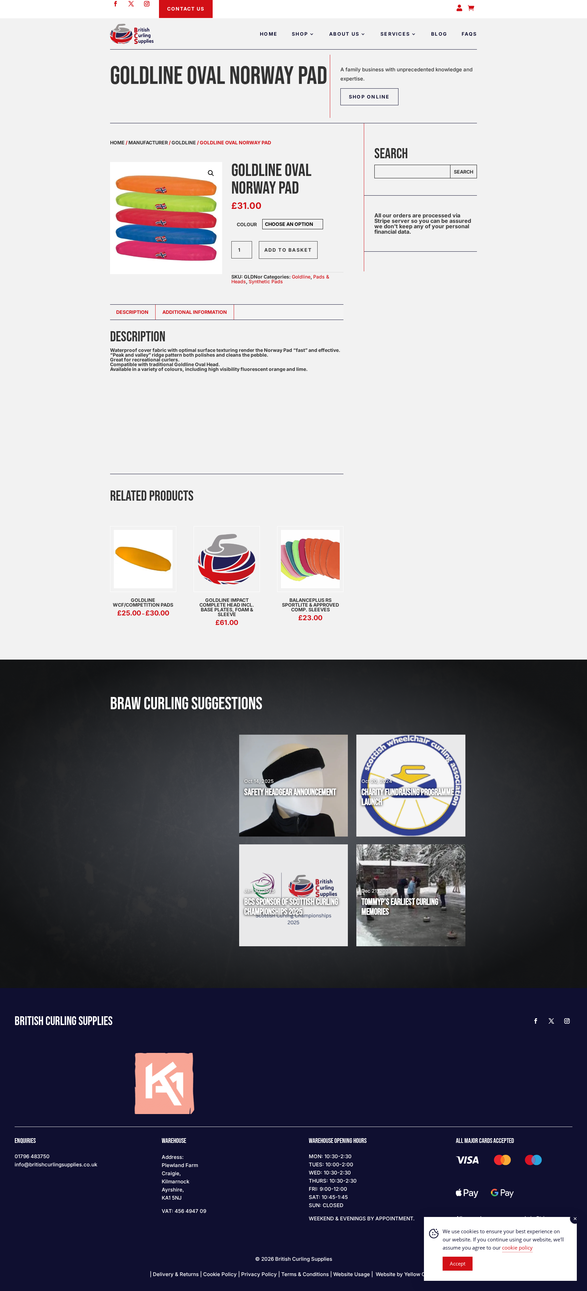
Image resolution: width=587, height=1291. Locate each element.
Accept (457, 1263)
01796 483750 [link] (32, 1156)
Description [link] (132, 312)
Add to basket (288, 250)
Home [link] (269, 34)
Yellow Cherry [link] (421, 1274)
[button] (211, 173)
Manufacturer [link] (148, 142)
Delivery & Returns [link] (176, 1274)
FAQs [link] (469, 34)
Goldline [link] (184, 142)
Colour (247, 224)
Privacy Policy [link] (259, 1274)
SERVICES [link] (395, 34)
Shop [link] (300, 34)
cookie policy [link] (517, 1247)
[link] (132, 34)
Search (463, 172)
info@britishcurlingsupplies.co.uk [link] (56, 1164)
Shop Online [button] (369, 97)
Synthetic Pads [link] (266, 281)
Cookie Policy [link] (220, 1274)
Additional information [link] (194, 312)
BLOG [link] (439, 34)
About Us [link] (344, 34)
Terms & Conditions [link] (305, 1274)
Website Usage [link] (351, 1274)
